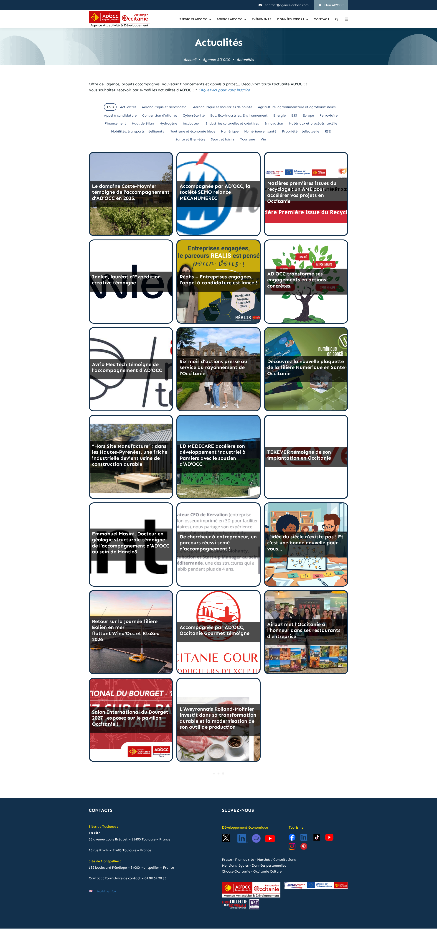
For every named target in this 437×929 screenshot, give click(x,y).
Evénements (262, 19)
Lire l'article (130, 222)
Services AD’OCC (193, 19)
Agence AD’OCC (230, 19)
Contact (322, 19)
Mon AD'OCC (333, 5)
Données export (291, 19)
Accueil (189, 60)
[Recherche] (336, 19)
